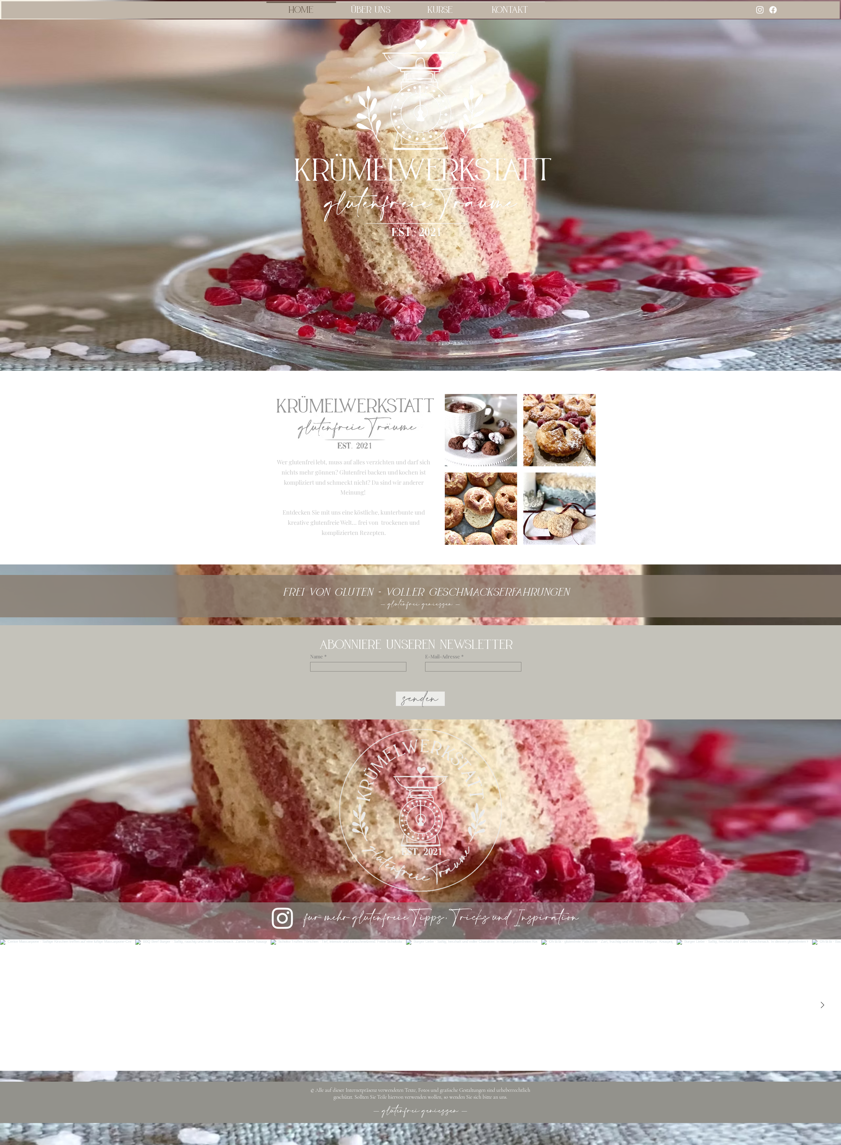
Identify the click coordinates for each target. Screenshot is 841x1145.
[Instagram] (760, 10)
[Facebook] (773, 10)
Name (316, 656)
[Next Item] (822, 1005)
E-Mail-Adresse (442, 656)
